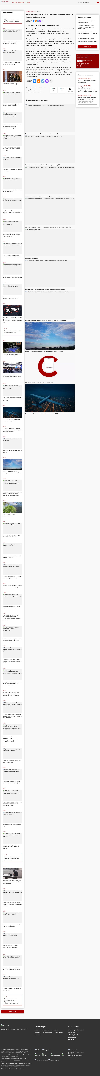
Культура (56, 1032)
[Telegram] (38, 21)
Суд (51, 1030)
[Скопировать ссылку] (42, 21)
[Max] (78, 61)
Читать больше (87, 46)
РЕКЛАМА (71, 1040)
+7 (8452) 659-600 (73, 1035)
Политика (55, 1030)
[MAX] (40, 21)
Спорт (60, 1032)
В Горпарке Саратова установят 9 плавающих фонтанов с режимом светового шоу (86, 27)
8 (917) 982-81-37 (87, 60)
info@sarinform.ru (83, 66)
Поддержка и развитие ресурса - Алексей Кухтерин (75, 1056)
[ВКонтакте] (34, 21)
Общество (39, 11)
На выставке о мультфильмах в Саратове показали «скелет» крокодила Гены (87, 33)
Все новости (8, 13)
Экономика (37, 1032)
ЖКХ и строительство (47, 1032)
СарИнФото (38, 1035)
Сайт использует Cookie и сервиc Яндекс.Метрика (12, 1068)
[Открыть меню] (98, 3)
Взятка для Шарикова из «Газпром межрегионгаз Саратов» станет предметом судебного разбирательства (87, 40)
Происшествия (45, 1030)
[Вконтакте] (45, 1055)
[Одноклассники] (36, 21)
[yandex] (41, 1060)
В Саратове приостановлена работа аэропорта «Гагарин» (86, 21)
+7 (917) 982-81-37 (73, 1032)
